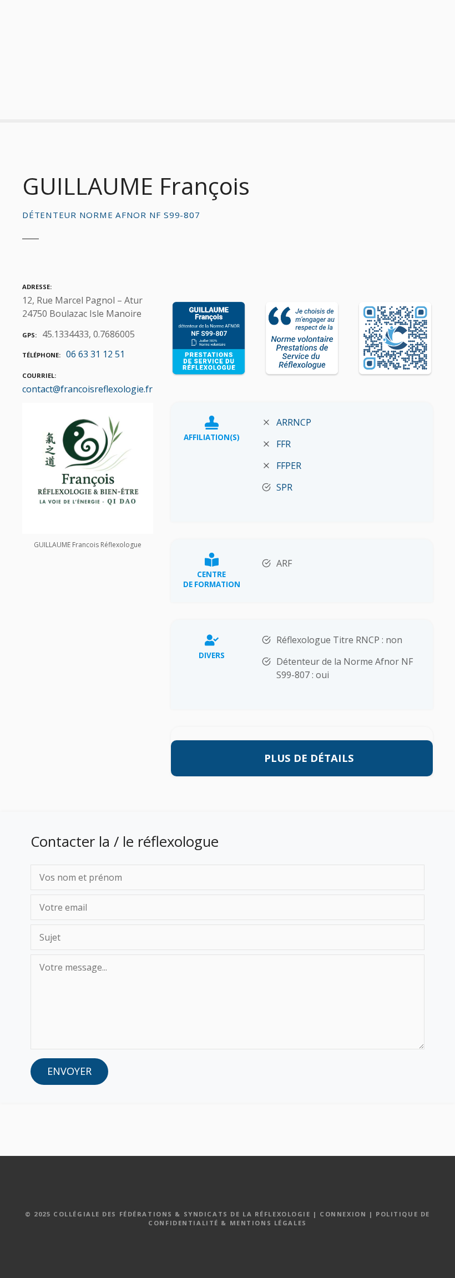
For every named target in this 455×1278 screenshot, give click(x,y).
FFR (283, 444)
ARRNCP (293, 422)
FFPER (288, 465)
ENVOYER (69, 1071)
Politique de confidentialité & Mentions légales (289, 1219)
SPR (284, 487)
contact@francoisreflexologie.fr (87, 389)
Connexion (343, 1214)
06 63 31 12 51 (95, 354)
